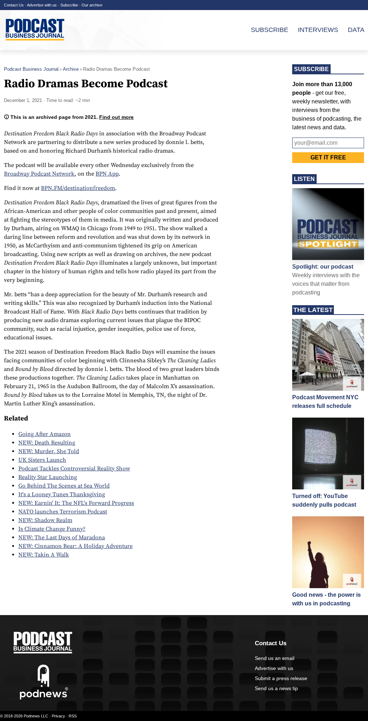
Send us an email (274, 658)
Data (356, 29)
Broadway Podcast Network (39, 173)
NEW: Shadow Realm (45, 520)
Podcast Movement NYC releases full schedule (325, 401)
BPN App (107, 173)
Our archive (92, 5)
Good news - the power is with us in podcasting (326, 599)
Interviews (318, 29)
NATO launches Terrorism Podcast (62, 511)
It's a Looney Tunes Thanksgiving (61, 494)
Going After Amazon (44, 434)
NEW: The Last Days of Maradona (61, 537)
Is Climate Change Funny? (52, 528)
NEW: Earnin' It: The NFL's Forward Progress (76, 503)
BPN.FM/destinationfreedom (78, 188)
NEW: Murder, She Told (48, 451)
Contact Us (14, 5)
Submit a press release (281, 678)
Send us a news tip (276, 688)
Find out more (116, 117)
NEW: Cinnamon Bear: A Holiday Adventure (75, 546)
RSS (73, 716)
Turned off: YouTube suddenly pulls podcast (324, 500)
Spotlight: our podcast (322, 267)
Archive (71, 69)
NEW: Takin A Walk (43, 554)
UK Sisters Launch (42, 460)
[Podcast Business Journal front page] (36, 46)
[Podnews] (44, 698)
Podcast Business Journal (31, 69)
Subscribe (69, 5)
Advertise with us (42, 5)
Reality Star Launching (47, 477)
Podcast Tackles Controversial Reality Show (74, 468)
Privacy (58, 716)
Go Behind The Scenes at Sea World (64, 485)
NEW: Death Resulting (46, 442)
